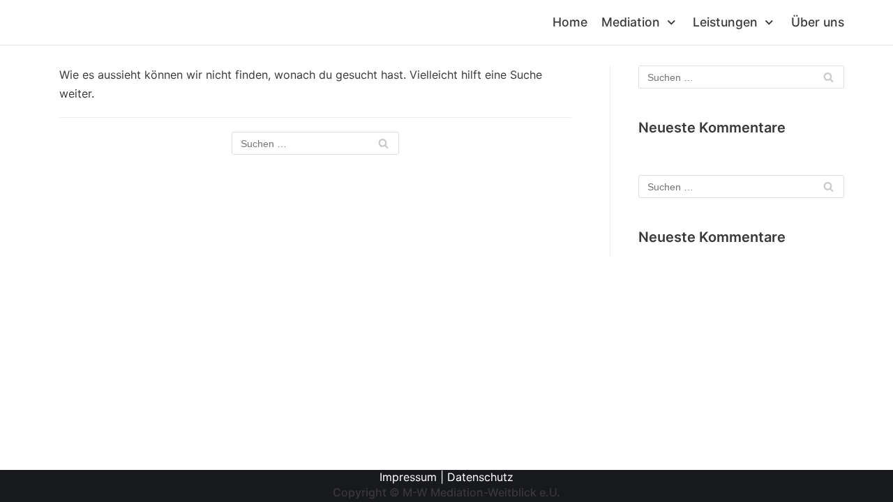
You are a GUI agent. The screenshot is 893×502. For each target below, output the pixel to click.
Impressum (408, 477)
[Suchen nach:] (315, 143)
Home (570, 22)
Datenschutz (480, 477)
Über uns (817, 22)
